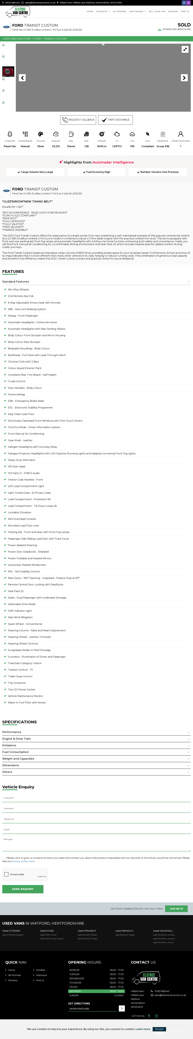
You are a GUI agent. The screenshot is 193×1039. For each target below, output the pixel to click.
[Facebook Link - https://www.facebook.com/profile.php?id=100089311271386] (184, 2)
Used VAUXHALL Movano (164, 938)
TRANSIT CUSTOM (55, 38)
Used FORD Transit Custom (52, 938)
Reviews (173, 11)
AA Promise (119, 11)
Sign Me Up (176, 908)
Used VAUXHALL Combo (164, 935)
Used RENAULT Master (125, 935)
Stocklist (102, 11)
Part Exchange (119, 119)
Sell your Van (157, 11)
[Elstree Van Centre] (18, 12)
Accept (159, 1029)
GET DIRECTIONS (79, 1003)
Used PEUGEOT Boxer (87, 935)
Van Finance (136, 11)
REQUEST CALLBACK (81, 119)
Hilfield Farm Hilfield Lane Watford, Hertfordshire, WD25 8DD (90, 3)
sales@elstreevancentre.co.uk (39, 3)
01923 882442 (12, 3)
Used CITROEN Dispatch (13, 935)
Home (90, 11)
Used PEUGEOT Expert (88, 938)
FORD (37, 38)
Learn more (143, 1029)
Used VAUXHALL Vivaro (163, 942)
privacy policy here (23, 861)
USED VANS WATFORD (17, 38)
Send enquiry (23, 889)
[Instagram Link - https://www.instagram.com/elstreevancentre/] (188, 2)
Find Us (185, 11)
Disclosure (41, 975)
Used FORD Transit (48, 935)
